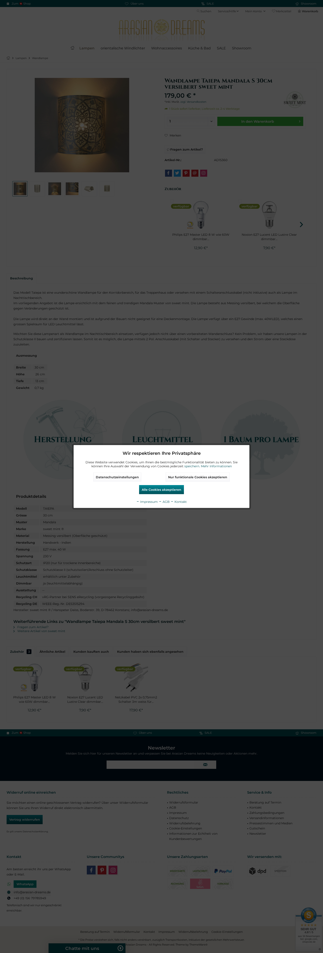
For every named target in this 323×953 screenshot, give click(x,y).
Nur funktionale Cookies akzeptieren (197, 477)
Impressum (148, 502)
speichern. (192, 466)
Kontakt (180, 502)
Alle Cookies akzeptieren (161, 490)
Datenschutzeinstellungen (117, 477)
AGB (166, 502)
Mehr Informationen (216, 466)
